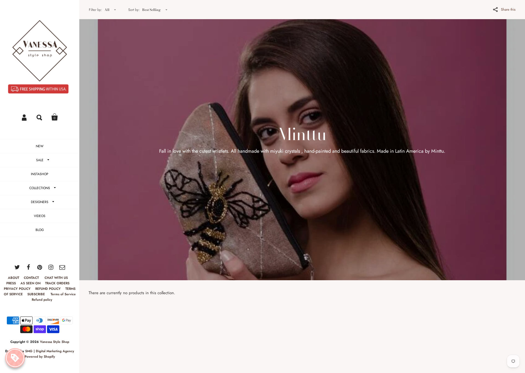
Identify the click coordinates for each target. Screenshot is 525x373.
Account (25, 117)
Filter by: (95, 9)
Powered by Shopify (40, 356)
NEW (39, 146)
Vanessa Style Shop (54, 341)
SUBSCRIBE (36, 294)
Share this (508, 9)
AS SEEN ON (30, 283)
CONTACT (32, 277)
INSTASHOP (39, 174)
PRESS (11, 283)
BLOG (40, 229)
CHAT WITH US (56, 277)
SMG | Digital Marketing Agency (49, 351)
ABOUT (13, 277)
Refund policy (42, 299)
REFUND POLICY (48, 288)
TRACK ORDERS (57, 283)
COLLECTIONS (39, 188)
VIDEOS (39, 215)
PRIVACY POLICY (17, 288)
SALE (39, 160)
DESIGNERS (39, 201)
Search (40, 117)
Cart (55, 117)
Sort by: (134, 9)
